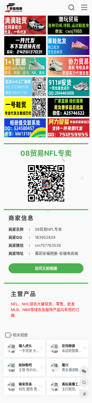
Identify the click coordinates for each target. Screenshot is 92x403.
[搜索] (71, 9)
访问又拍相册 (46, 268)
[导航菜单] (84, 9)
